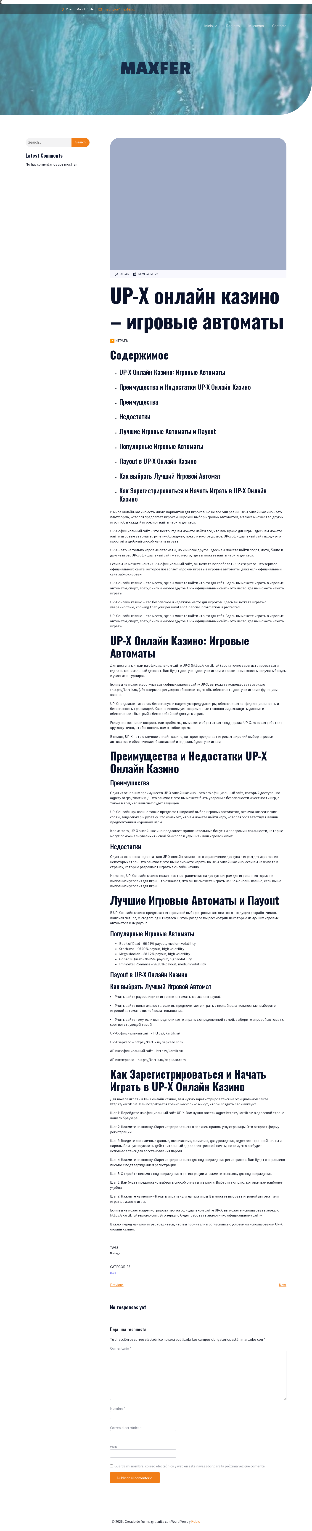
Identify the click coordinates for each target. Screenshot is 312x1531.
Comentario (120, 1348)
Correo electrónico (126, 1427)
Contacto (279, 26)
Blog (113, 1272)
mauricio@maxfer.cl (119, 9)
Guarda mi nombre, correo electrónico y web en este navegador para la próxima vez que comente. (189, 1466)
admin (124, 274)
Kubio (195, 1521)
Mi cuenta (256, 26)
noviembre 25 (148, 274)
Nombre (117, 1408)
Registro (233, 26)
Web (113, 1447)
